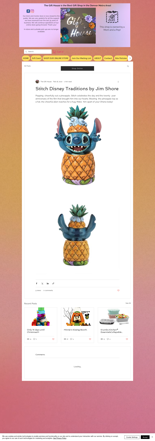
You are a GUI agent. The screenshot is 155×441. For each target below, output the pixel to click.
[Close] (152, 437)
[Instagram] (32, 11)
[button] (59, 51)
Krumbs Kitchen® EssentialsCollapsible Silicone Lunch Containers (114, 331)
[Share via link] (53, 283)
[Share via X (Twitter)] (42, 283)
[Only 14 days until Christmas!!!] (40, 316)
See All (128, 303)
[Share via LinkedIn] (48, 283)
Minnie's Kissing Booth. (75, 330)
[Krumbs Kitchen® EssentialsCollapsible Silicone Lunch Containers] (114, 316)
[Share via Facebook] (37, 283)
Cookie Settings (132, 437)
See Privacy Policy (59, 438)
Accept (145, 437)
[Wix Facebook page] (28, 11)
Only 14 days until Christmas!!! (35, 331)
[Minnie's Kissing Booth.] (77, 316)
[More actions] (118, 81)
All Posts (27, 66)
